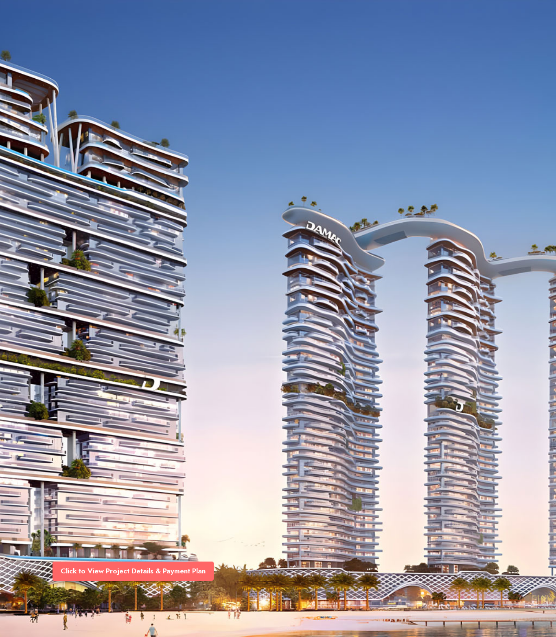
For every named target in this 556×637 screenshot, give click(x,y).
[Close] (544, 11)
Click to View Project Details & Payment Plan (133, 571)
